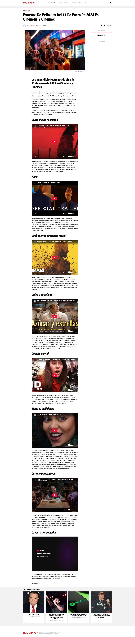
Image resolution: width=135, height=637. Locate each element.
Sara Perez (29, 616)
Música (60, 3)
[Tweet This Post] (104, 25)
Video (85, 3)
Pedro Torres (52, 620)
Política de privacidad (43, 632)
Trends (59, 632)
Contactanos (54, 632)
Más (80, 3)
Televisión (74, 3)
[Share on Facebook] (101, 25)
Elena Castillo (31, 25)
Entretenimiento (51, 3)
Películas (66, 3)
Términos (50, 632)
